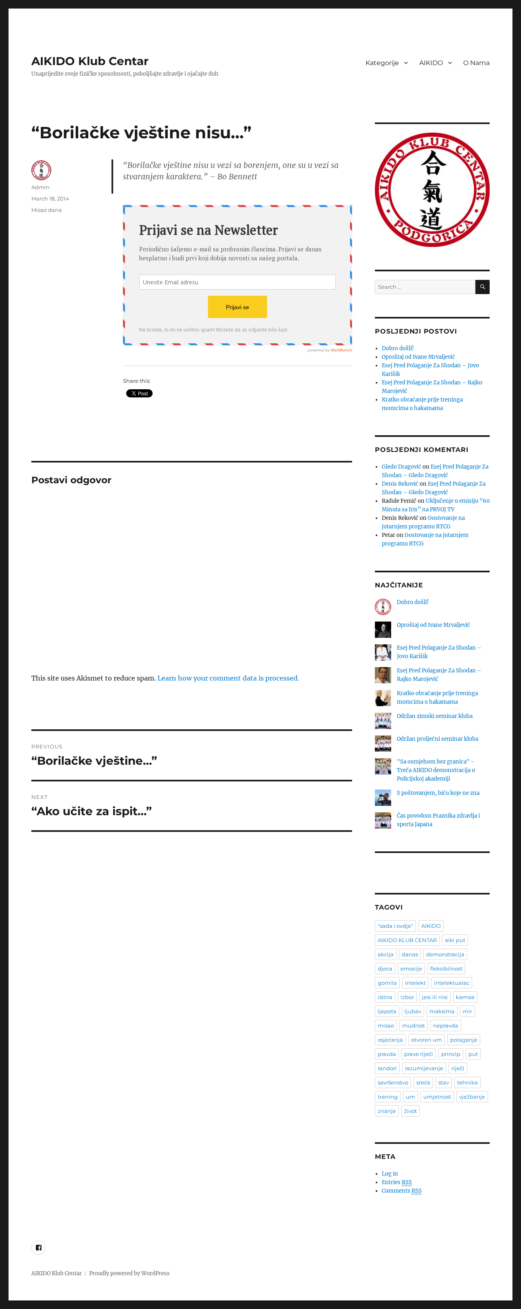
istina (385, 997)
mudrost (413, 1025)
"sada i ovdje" (395, 926)
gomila (387, 983)
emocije (411, 968)
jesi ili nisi (435, 997)
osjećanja (390, 1039)
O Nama (476, 63)
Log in (390, 1173)
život (410, 1111)
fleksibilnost (446, 968)
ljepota (387, 1011)
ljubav (413, 1011)
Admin (40, 187)
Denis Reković (400, 483)
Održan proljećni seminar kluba (437, 738)
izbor (407, 997)
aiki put (455, 940)
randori (387, 1068)
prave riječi (418, 1054)
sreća (423, 1082)
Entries (397, 1182)
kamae (465, 997)
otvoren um (426, 1039)
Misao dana (46, 210)
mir (467, 1011)
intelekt (415, 983)
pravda (387, 1054)
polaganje (463, 1039)
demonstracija (445, 954)
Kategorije (382, 63)
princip (450, 1054)
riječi (457, 1068)
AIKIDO (431, 63)
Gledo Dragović (401, 466)
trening (388, 1096)
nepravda (445, 1025)
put (473, 1054)
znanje (387, 1111)
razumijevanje (424, 1068)
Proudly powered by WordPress (129, 1273)
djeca (385, 968)
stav (443, 1082)
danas (410, 954)
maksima (442, 1011)
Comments (402, 1190)
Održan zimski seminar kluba (435, 716)
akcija (386, 954)
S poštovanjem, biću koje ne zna (438, 793)
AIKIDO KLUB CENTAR (407, 940)
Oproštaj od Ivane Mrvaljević (418, 356)
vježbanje (472, 1096)
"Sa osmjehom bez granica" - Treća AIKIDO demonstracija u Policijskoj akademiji (436, 770)
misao (386, 1025)
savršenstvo (393, 1082)
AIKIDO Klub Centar (90, 61)
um (410, 1096)
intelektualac (451, 983)
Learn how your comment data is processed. (228, 678)
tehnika (467, 1082)
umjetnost (437, 1096)
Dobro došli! (398, 348)
